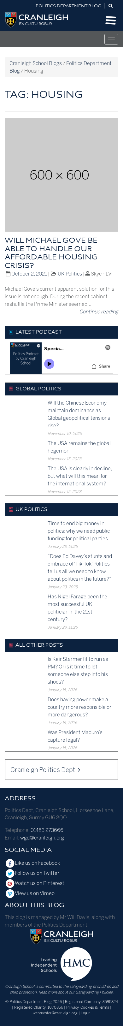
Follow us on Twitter (37, 873)
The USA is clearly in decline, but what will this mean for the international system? (80, 476)
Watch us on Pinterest (39, 883)
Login (86, 1013)
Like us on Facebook (37, 863)
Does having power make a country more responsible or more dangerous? (79, 707)
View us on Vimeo (35, 893)
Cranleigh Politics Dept (43, 770)
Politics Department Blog (69, 6)
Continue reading (98, 312)
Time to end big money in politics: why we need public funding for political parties (79, 531)
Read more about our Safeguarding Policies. (76, 992)
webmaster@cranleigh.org (55, 1013)
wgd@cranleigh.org (42, 838)
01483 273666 (47, 830)
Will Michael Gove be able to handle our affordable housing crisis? (51, 253)
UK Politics (70, 274)
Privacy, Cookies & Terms (87, 1007)
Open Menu (110, 20)
